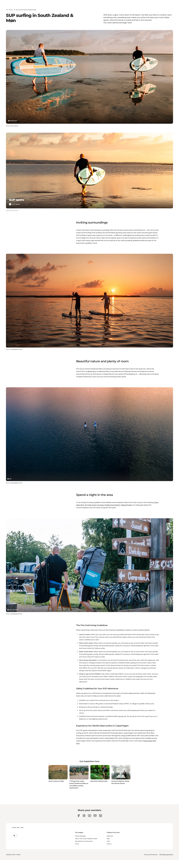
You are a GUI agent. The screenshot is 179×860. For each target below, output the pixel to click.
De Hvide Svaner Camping (94, 505)
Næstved (110, 836)
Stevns (109, 844)
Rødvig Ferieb (126, 505)
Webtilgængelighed (166, 854)
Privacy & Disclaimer (151, 854)
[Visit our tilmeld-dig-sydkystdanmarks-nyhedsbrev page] (95, 815)
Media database (80, 836)
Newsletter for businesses (84, 841)
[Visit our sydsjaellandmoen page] (78, 815)
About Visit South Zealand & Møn (86, 838)
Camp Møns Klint (13, 609)
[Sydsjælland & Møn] (17, 828)
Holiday (10, 9)
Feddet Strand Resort (112, 505)
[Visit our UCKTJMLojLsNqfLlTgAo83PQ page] (89, 815)
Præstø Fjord (13, 120)
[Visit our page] (84, 815)
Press (77, 844)
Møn (10, 478)
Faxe (108, 841)
